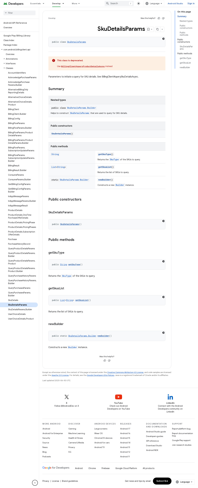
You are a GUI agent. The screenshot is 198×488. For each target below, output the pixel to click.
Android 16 (125, 433)
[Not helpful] (163, 18)
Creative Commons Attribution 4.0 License (125, 372)
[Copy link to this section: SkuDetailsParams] (76, 212)
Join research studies (181, 445)
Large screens (100, 428)
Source (45, 442)
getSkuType (104, 154)
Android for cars (101, 442)
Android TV (99, 447)
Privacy (71, 447)
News (45, 447)
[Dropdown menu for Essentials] (45, 3)
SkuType (114, 159)
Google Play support (181, 440)
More (74, 3)
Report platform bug (181, 428)
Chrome (92, 468)
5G (69, 452)
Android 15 (125, 438)
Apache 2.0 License (60, 375)
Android (46, 428)
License (55, 481)
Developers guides (154, 436)
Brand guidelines (70, 481)
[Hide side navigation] (35, 483)
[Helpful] (159, 18)
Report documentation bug (182, 434)
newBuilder (104, 179)
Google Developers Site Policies (100, 375)
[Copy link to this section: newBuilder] (66, 324)
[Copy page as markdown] (157, 29)
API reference (152, 441)
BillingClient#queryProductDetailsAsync (83, 66)
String (55, 154)
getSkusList (104, 167)
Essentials (35, 3)
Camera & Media (76, 442)
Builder (120, 185)
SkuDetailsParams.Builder (81, 107)
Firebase (106, 468)
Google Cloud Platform (126, 468)
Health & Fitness (75, 438)
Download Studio (154, 445)
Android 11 (125, 456)
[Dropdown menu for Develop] (64, 3)
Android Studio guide (156, 431)
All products (148, 468)
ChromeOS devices (103, 438)
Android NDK (152, 450)
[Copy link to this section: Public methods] (77, 240)
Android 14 (125, 442)
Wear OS (98, 433)
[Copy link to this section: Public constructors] (84, 199)
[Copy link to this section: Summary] (67, 89)
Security (46, 438)
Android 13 (125, 447)
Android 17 (125, 428)
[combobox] (119, 3)
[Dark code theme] (163, 38)
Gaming (72, 428)
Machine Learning (76, 433)
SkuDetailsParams (76, 41)
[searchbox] (19, 13)
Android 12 (125, 452)
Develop (56, 3)
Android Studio (175, 3)
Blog (44, 452)
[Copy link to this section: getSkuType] (67, 253)
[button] (19, 49)
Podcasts (46, 456)
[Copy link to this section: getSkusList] (67, 288)
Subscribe (162, 481)
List (53, 167)
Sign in (191, 3)
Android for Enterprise (52, 433)
